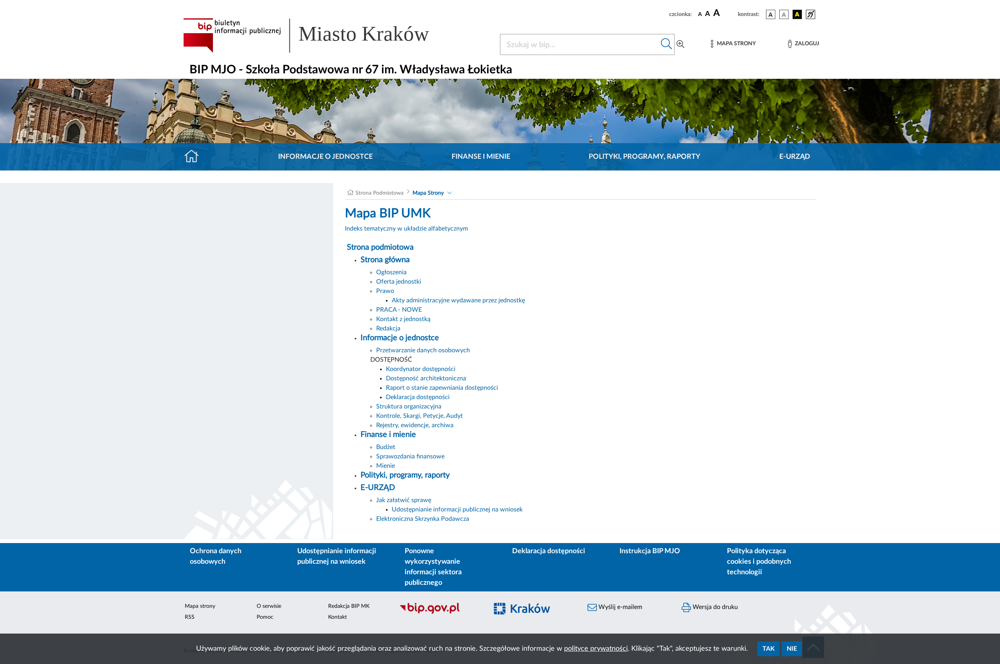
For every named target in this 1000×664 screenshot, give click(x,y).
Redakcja (388, 328)
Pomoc (265, 617)
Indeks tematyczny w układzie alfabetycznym (406, 228)
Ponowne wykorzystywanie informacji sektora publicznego (433, 567)
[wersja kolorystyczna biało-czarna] (784, 14)
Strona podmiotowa (380, 247)
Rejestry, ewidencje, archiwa (415, 425)
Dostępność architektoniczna (426, 378)
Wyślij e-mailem (619, 607)
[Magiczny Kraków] (534, 613)
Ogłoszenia (391, 272)
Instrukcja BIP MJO (650, 551)
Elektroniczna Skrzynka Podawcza (422, 519)
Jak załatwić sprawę (403, 500)
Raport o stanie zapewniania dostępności (442, 388)
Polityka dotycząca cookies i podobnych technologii (759, 562)
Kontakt (337, 617)
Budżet (385, 447)
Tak (768, 649)
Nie (792, 649)
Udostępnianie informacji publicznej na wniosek (457, 509)
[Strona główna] (195, 156)
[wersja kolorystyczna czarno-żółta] (797, 14)
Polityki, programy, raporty (644, 156)
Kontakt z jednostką (403, 319)
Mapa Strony (428, 193)
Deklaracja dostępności (418, 397)
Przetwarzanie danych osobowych (423, 350)
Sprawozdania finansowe (410, 456)
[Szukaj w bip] (667, 44)
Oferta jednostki (398, 282)
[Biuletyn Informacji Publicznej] (439, 613)
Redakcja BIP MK (349, 606)
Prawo (385, 291)
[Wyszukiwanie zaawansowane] (680, 44)
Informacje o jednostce (325, 156)
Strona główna (385, 260)
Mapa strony (200, 606)
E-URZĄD (794, 156)
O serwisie (269, 606)
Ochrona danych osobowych (215, 556)
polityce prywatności (596, 648)
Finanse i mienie (481, 156)
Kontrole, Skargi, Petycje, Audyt (419, 416)
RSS (190, 617)
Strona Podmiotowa (379, 193)
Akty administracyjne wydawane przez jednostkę (458, 300)
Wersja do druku (714, 607)
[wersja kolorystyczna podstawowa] (771, 14)
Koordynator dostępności (420, 369)
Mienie (385, 466)
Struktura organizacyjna (408, 406)
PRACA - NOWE (399, 310)
